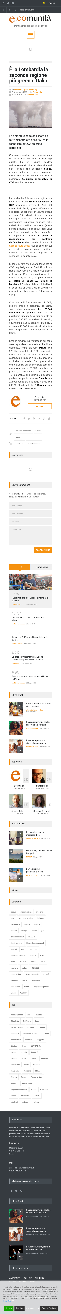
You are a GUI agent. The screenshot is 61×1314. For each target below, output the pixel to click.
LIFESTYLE (33, 949)
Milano (38, 1071)
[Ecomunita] (16, 402)
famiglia (23, 1052)
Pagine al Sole (36, 1077)
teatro (20, 643)
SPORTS (37, 838)
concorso (15, 1034)
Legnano (44, 1058)
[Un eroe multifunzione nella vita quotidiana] (16, 709)
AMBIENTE (14, 1278)
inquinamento (16, 943)
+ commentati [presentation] (41, 567)
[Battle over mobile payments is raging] (16, 875)
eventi (34, 931)
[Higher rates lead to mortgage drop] (16, 838)
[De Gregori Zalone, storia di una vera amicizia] (16, 1252)
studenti (14, 1102)
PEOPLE (14, 1083)
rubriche (14, 968)
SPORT (37, 1096)
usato (18, 437)
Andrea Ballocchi (19, 811)
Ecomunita (37, 92)
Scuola (14, 1096)
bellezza (40, 918)
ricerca (33, 962)
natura (22, 624)
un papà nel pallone (41, 987)
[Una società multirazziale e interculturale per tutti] (16, 728)
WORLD (23, 993)
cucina (40, 710)
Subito (38, 431)
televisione (15, 987)
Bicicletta (15, 1021)
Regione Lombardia (19, 1090)
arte (12, 918)
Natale (23, 1077)
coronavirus (16, 1040)
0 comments (33, 95)
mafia (26, 1065)
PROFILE (39, 406)
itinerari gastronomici (35, 943)
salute (37, 747)
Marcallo (27, 1071)
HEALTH (31, 937)
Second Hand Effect (19, 246)
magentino (15, 1071)
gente (20, 604)
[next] (20, 750)
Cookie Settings (49, 1308)
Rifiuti (33, 1090)
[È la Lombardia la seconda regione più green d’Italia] (30, 114)
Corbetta (45, 1034)
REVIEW (29, 857)
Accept (9, 1308)
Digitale (14, 1046)
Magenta (36, 1065)
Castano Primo (17, 1027)
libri (19, 663)
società (35, 728)
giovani (24, 1058)
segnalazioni (16, 974)
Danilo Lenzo (42, 786)
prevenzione (27, 1083)
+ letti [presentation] (19, 567)
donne (24, 1046)
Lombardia (15, 1065)
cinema (27, 924)
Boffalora (27, 1021)
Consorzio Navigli (30, 1034)
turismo (25, 1102)
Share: (12, 418)
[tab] (19, 568)
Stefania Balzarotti (42, 811)
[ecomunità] (30, 19)
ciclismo (31, 1027)
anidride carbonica (23, 431)
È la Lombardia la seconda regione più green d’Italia (28, 75)
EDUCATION (36, 1046)
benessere (30, 747)
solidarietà (25, 1096)
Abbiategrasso (17, 1015)
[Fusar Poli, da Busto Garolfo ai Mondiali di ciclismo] (30, 582)
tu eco (26, 987)
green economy (30, 90)
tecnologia (36, 980)
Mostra (14, 1077)
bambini (39, 1015)
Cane (37, 1021)
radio (13, 962)
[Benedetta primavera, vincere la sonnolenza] (16, 746)
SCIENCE (29, 838)
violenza (36, 1102)
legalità (14, 949)
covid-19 (28, 1040)
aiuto (29, 1015)
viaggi (13, 993)
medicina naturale (18, 956)
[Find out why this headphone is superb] (16, 856)
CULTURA (39, 1278)
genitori (14, 1058)
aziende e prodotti (26, 918)
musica (33, 956)
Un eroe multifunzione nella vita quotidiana (27, 10)
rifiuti (43, 962)
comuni (42, 1027)
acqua (13, 912)
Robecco (44, 1090)
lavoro (34, 1058)
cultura (14, 604)
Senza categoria (32, 974)
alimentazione (31, 710)
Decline (19, 1308)
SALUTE (28, 1278)
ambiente (18, 90)
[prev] (20, 705)
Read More (7, 1301)
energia (24, 931)
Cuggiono (40, 1040)
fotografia (35, 1052)
